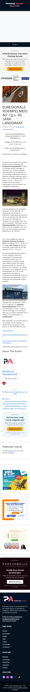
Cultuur (4, 641)
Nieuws (7, 399)
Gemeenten (6, 633)
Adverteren (6, 662)
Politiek (4, 636)
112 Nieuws (6, 647)
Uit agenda (6, 644)
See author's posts (11, 378)
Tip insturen (6, 659)
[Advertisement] (15, 26)
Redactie (5, 657)
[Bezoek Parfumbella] (15, 564)
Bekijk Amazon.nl (15, 69)
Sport (4, 639)
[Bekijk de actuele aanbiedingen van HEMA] (15, 394)
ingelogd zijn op (13, 451)
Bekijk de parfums (15, 582)
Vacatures (5, 665)
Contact (4, 667)
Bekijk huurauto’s (15, 429)
